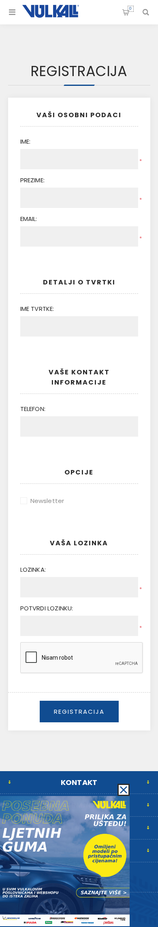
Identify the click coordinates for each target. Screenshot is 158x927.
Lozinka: (33, 569)
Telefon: (33, 408)
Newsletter (47, 500)
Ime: (25, 141)
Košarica (130, 8)
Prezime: (32, 180)
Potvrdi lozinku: (46, 608)
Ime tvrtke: (37, 308)
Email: (28, 218)
